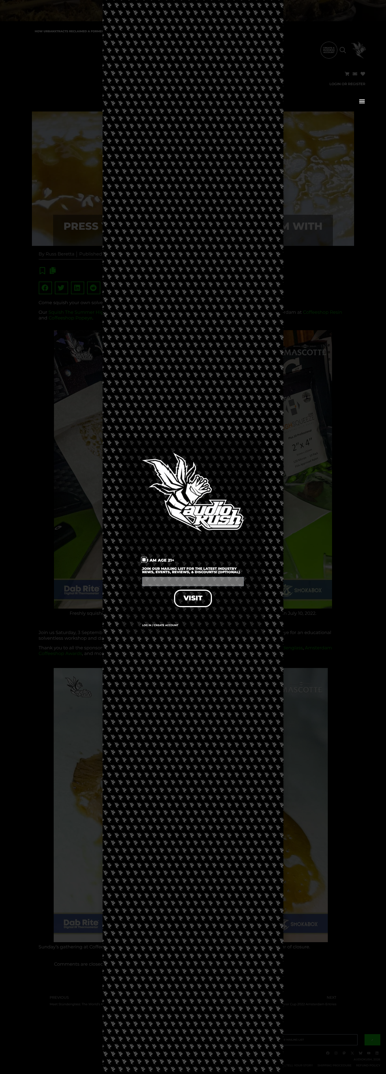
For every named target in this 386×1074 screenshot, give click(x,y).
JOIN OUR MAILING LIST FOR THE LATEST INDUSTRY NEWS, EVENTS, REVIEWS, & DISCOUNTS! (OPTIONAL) (191, 570)
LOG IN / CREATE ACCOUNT (160, 625)
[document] (193, 537)
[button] (362, 101)
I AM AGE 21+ (160, 560)
